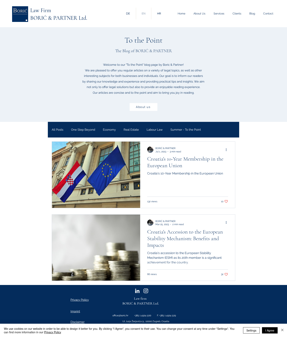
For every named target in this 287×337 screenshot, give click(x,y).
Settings (251, 330)
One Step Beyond (83, 129)
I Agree (269, 330)
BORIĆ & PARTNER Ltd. (58, 18)
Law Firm (40, 10)
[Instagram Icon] (146, 291)
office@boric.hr (120, 315)
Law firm (140, 298)
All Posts (57, 129)
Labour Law (155, 129)
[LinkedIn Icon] (137, 291)
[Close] (282, 330)
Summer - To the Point (185, 129)
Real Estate (131, 129)
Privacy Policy (52, 332)
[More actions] (227, 149)
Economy (109, 129)
